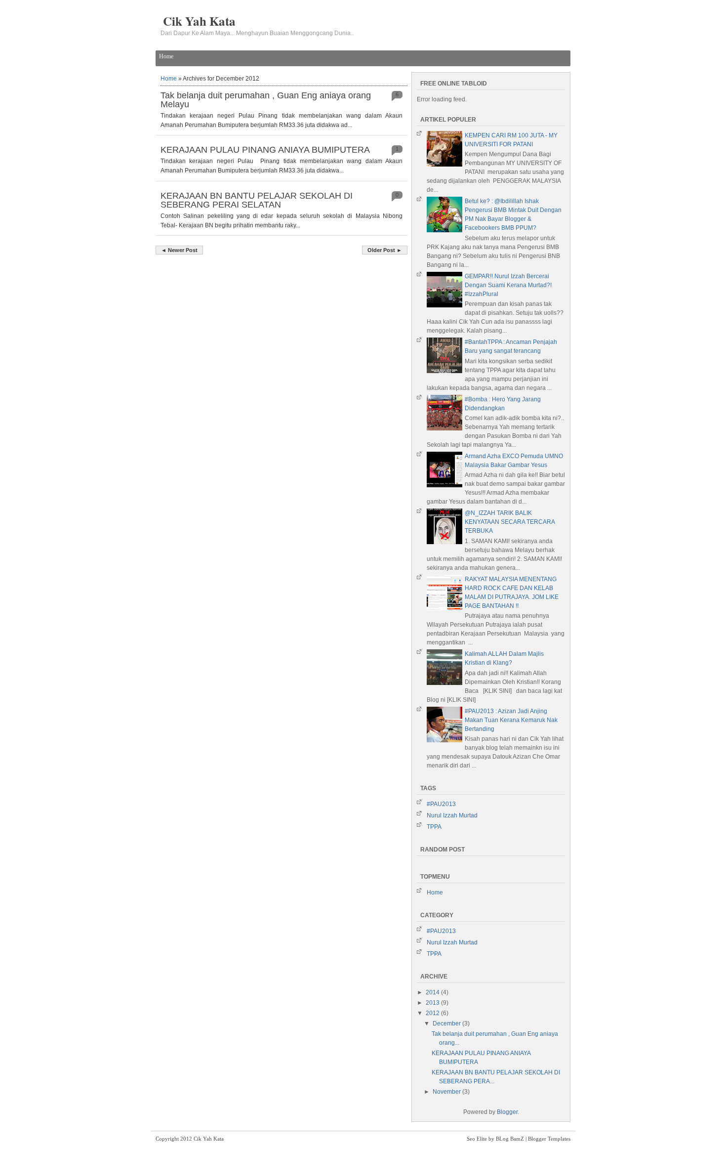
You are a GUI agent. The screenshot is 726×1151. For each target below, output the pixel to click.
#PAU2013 (441, 804)
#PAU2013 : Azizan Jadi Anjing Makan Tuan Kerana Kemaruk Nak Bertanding (511, 720)
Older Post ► (384, 250)
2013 (433, 1002)
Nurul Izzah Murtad (452, 815)
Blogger (507, 1111)
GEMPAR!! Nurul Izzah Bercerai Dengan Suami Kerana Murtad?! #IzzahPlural (508, 285)
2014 (433, 992)
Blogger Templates (549, 1139)
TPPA (434, 826)
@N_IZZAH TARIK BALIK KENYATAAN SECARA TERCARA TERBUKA (510, 522)
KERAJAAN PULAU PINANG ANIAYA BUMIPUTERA (265, 150)
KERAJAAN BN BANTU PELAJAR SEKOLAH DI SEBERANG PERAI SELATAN (257, 200)
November (447, 1091)
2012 (433, 1013)
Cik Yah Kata (199, 21)
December (447, 1023)
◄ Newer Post (179, 250)
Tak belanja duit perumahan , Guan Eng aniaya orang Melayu (266, 99)
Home (166, 56)
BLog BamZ (510, 1139)
